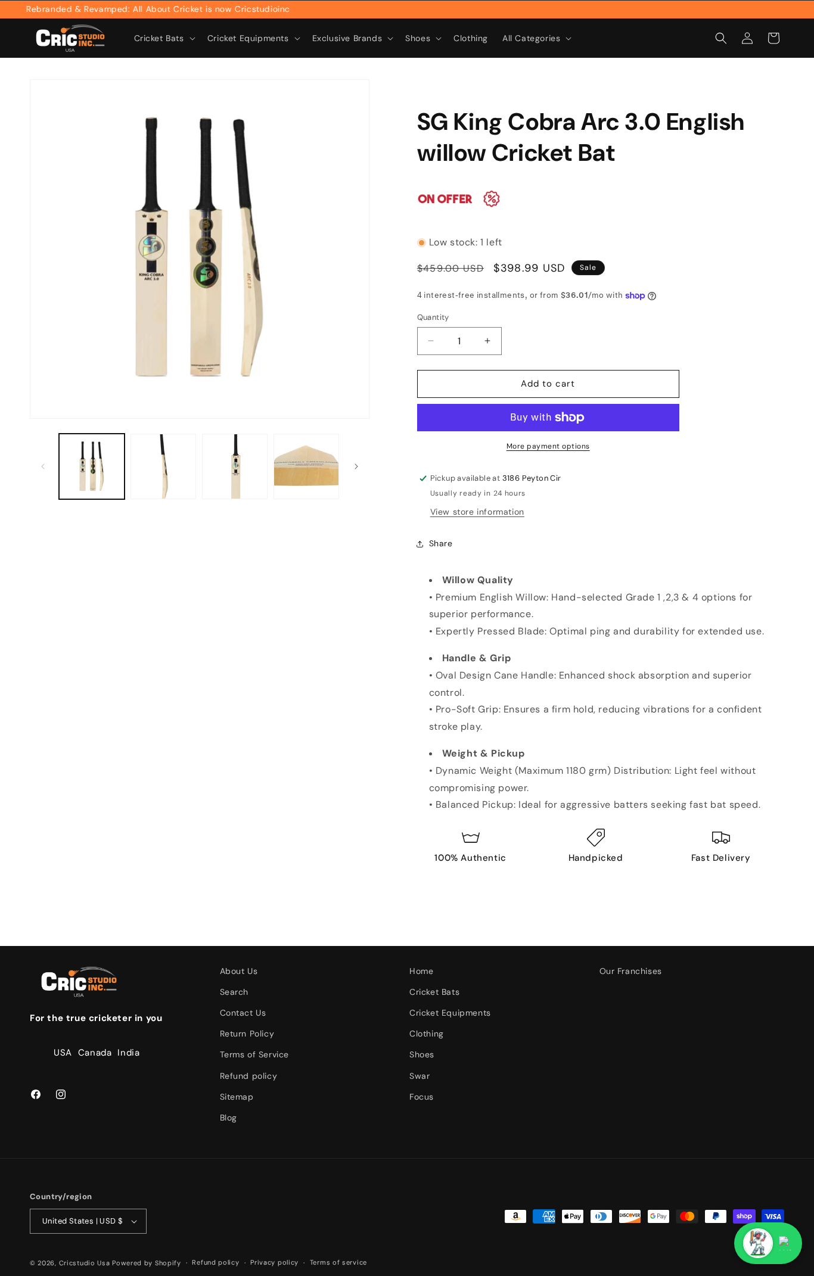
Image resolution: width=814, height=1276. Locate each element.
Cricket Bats (434, 991)
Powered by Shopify (146, 1263)
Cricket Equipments (450, 1012)
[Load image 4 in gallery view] (306, 466)
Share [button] (441, 543)
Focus (421, 1096)
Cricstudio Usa (84, 1263)
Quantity (433, 317)
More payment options (548, 446)
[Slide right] (356, 466)
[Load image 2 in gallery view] (163, 466)
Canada (95, 1053)
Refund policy (249, 1075)
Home (421, 971)
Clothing (426, 1033)
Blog (228, 1117)
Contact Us (243, 1012)
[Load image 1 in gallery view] (92, 466)
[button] (163, 38)
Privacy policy (274, 1262)
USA (63, 1053)
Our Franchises (630, 971)
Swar (419, 1075)
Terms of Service (255, 1054)
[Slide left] (43, 466)
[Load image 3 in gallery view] (235, 466)
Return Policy (247, 1033)
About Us (239, 971)
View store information (477, 511)
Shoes (421, 1054)
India (128, 1053)
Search (234, 991)
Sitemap (237, 1096)
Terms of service (338, 1262)
